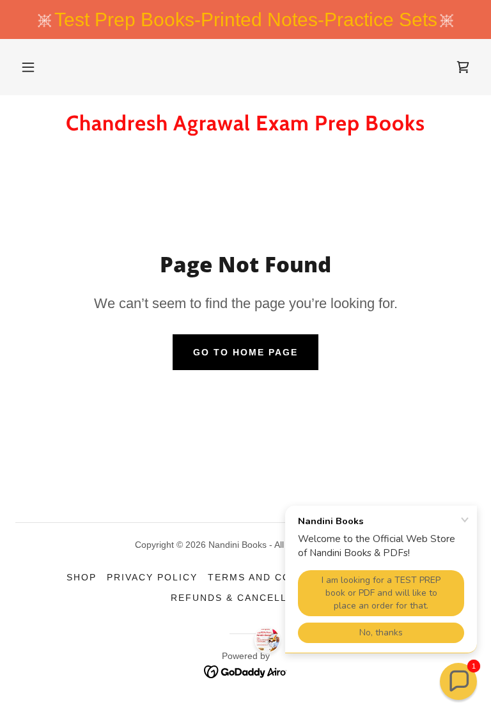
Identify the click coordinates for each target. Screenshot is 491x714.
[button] (28, 67)
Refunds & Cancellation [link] (245, 598)
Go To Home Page (245, 352)
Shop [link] (81, 577)
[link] (463, 67)
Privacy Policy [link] (152, 577)
